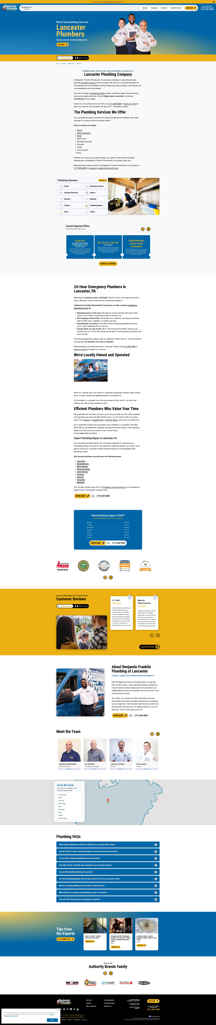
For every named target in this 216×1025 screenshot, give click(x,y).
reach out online (130, 104)
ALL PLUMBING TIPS (64, 939)
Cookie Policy (14, 1016)
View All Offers (108, 263)
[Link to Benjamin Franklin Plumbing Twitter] (61, 1009)
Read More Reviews (147, 647)
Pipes (79, 136)
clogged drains (98, 420)
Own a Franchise (91, 1006)
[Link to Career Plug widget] (71, 1009)
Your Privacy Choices (156, 1016)
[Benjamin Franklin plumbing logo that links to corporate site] (9, 8)
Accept (52, 1020)
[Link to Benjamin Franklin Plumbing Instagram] (67, 1009)
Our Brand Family (109, 1003)
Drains (79, 130)
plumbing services (88, 83)
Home (57, 63)
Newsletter (107, 1006)
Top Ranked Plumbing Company (109, 1)
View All (102, 180)
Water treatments (84, 133)
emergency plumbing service (114, 487)
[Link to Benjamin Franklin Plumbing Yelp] (74, 1009)
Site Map (63, 1019)
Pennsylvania (71, 63)
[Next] (148, 229)
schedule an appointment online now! (103, 168)
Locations (63, 63)
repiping (86, 420)
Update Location (27, 8)
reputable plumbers (97, 93)
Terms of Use (84, 1019)
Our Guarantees (109, 1000)
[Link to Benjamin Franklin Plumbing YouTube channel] (64, 1009)
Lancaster (78, 63)
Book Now (189, 8)
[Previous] (143, 229)
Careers (88, 1003)
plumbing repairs (111, 420)
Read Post (89, 941)
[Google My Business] (78, 1009)
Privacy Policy (69, 1019)
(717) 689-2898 (207, 9)
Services (88, 1000)
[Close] (58, 1010)
